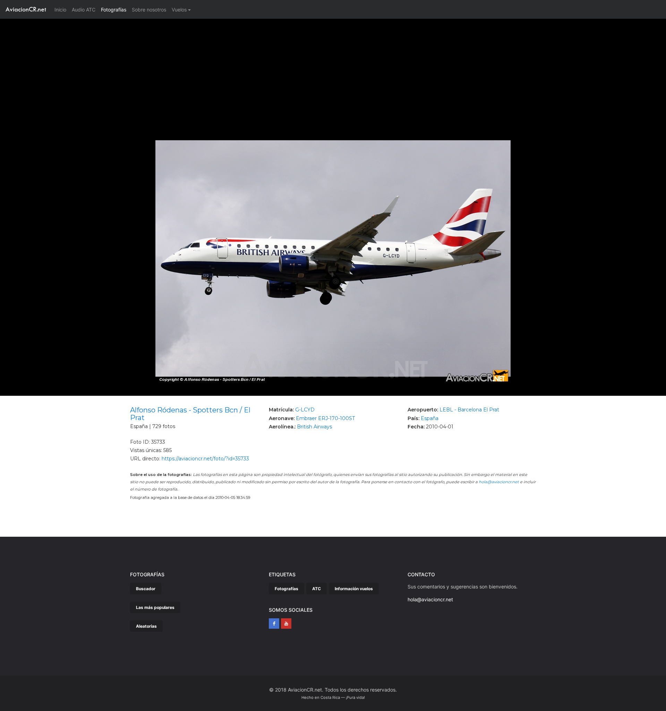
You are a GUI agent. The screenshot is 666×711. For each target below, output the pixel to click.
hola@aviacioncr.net (499, 481)
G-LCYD (305, 410)
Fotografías (113, 9)
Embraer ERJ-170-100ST (325, 418)
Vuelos (179, 9)
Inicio (61, 9)
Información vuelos (354, 588)
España (429, 418)
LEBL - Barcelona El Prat (469, 410)
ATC (316, 588)
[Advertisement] (333, 70)
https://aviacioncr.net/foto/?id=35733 (205, 458)
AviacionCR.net (26, 9)
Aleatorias (146, 626)
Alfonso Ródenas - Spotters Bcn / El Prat (190, 414)
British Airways (314, 427)
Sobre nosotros (149, 9)
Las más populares (155, 607)
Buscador (145, 588)
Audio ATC (83, 9)
